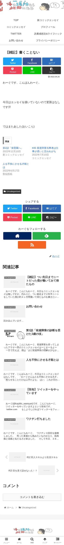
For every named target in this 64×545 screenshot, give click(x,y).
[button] (57, 375)
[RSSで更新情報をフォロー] (32, 245)
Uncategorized (13, 191)
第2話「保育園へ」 (13, 148)
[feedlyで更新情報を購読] (47, 236)
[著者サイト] (17, 236)
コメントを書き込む (32, 497)
